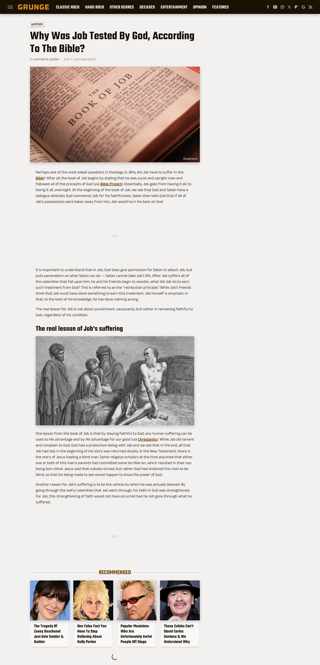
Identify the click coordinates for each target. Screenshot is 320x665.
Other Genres (122, 7)
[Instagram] (282, 7)
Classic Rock (67, 7)
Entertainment (174, 7)
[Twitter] (289, 7)
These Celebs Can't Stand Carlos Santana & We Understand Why (178, 633)
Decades (147, 7)
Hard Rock (94, 7)
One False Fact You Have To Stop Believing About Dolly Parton (91, 633)
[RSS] (310, 7)
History (37, 24)
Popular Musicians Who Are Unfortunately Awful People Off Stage (136, 633)
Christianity (147, 439)
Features (220, 7)
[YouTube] (275, 7)
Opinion (200, 7)
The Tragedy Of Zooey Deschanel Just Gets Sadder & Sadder (48, 633)
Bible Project (111, 184)
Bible (40, 178)
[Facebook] (268, 7)
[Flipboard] (296, 7)
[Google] (303, 7)
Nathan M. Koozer (46, 59)
